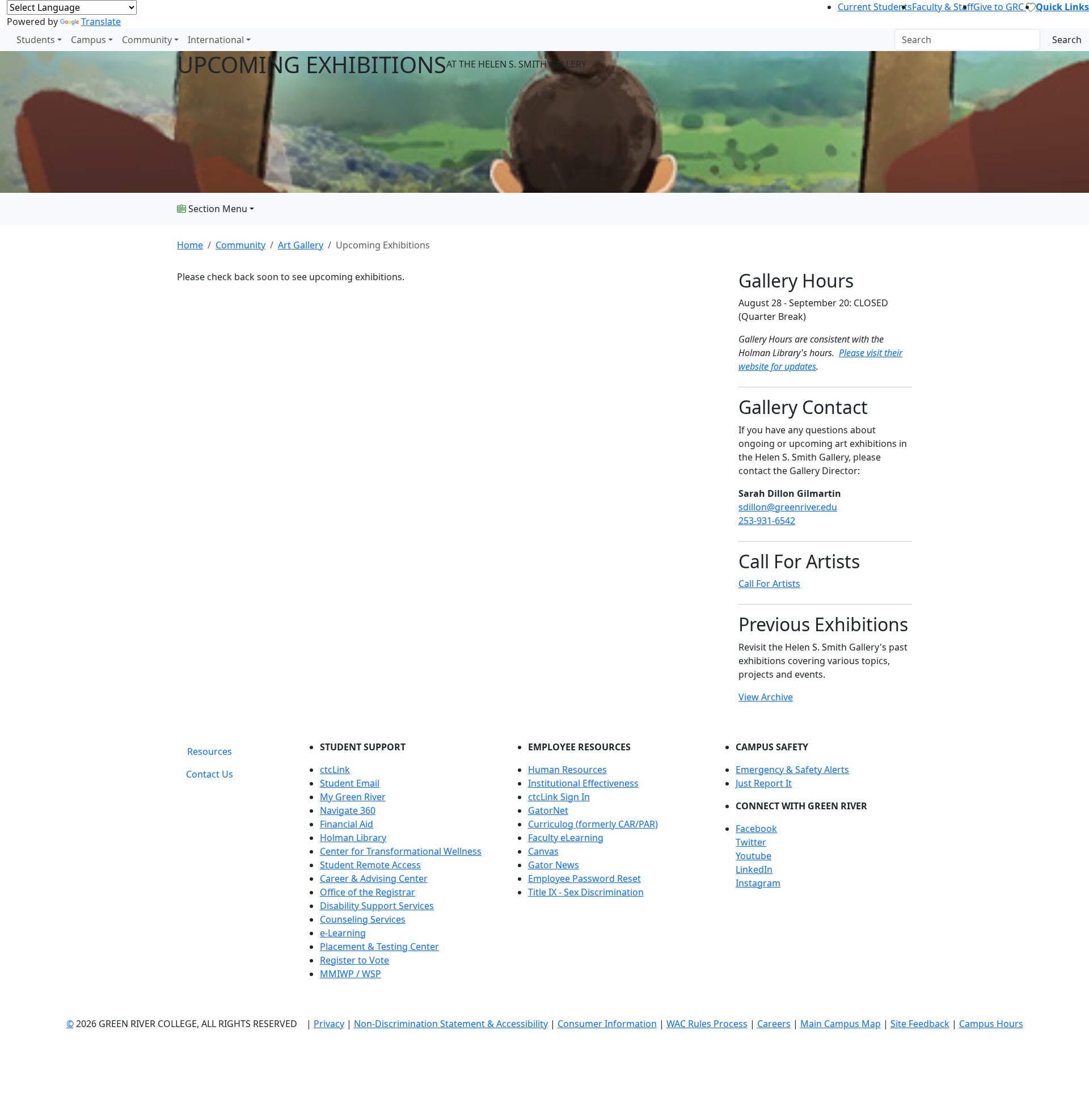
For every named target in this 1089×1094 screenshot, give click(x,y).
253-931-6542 (766, 520)
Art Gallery (300, 245)
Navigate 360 (347, 810)
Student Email (349, 783)
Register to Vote (354, 960)
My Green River (353, 797)
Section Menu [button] (216, 208)
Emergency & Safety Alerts (792, 769)
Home (190, 245)
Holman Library (353, 837)
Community (147, 39)
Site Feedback (919, 1023)
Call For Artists (769, 583)
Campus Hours (991, 1023)
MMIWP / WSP (350, 974)
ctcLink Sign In (559, 797)
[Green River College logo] (1, 39)
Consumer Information (607, 1023)
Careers (774, 1023)
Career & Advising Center (374, 878)
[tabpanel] (607, 865)
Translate (101, 21)
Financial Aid (346, 824)
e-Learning (343, 933)
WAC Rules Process (707, 1023)
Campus (88, 39)
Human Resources (567, 769)
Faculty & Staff (942, 7)
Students (35, 39)
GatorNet (548, 810)
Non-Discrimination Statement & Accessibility (451, 1023)
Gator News (553, 865)
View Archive (765, 697)
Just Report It (764, 783)
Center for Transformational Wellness (401, 851)
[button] (824, 828)
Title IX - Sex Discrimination (586, 892)
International (216, 39)
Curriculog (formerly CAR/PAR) (593, 824)
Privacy (329, 1023)
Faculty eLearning (565, 837)
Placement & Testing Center (379, 946)
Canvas (543, 851)
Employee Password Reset (584, 878)
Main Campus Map (840, 1023)
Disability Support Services (377, 905)
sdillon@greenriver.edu (787, 507)
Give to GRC (999, 7)
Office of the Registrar (367, 892)
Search (1067, 39)
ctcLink (335, 769)
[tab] (209, 751)
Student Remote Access (370, 865)
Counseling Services (363, 919)
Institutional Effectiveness (583, 783)
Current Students (875, 7)
